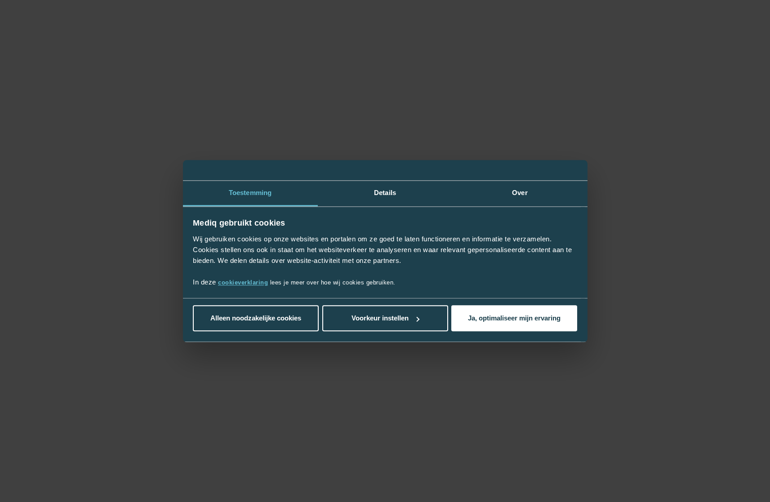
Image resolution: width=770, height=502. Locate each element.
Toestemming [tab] (250, 192)
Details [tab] (385, 192)
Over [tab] (519, 192)
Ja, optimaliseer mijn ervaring (514, 318)
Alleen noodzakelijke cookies (255, 318)
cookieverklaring (243, 282)
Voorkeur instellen (380, 318)
